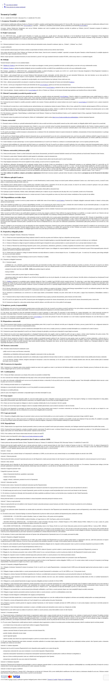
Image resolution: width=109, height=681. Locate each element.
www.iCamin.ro (28, 25)
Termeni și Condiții (52, 679)
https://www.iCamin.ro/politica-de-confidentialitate (65, 117)
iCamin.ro (71, 82)
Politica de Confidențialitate (65, 679)
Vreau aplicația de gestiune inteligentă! (14, 7)
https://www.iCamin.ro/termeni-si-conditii (32, 436)
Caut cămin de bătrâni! (10, 5)
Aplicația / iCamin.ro (8, 68)
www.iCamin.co (83, 25)
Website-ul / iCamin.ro (9, 65)
